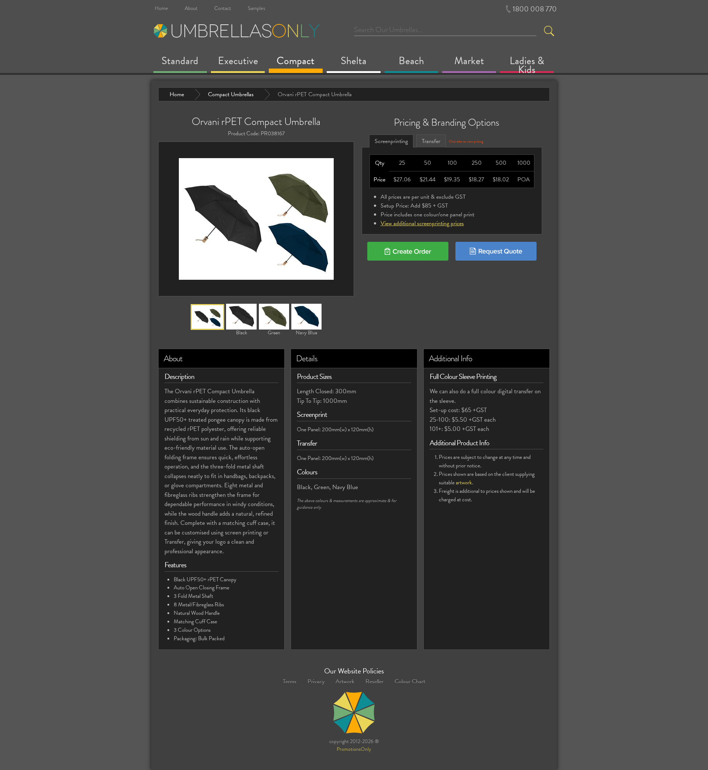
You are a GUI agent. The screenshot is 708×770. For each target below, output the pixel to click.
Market (469, 62)
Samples (256, 8)
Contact (222, 8)
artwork (464, 482)
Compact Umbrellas (231, 94)
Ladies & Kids (527, 64)
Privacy (316, 681)
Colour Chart (410, 681)
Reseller (374, 681)
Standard (180, 62)
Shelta (354, 62)
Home (161, 8)
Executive (238, 62)
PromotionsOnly (354, 749)
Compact (296, 62)
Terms (289, 681)
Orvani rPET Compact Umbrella (315, 94)
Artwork (345, 681)
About (191, 8)
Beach (411, 62)
